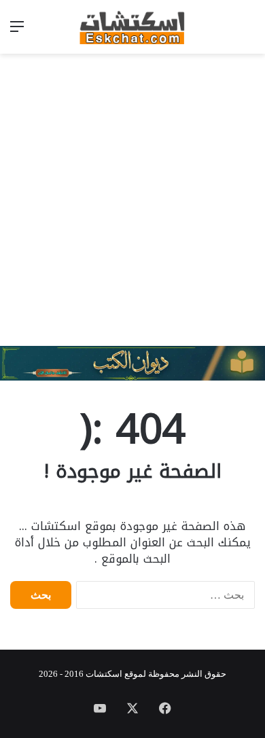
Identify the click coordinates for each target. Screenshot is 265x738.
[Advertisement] (132, 199)
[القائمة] (17, 31)
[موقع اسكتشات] (132, 27)
